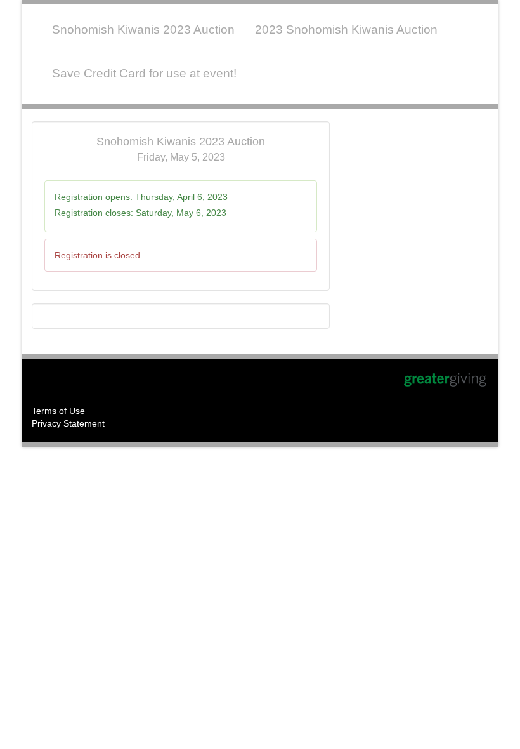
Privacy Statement (68, 423)
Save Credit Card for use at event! (144, 73)
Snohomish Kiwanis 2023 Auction (143, 29)
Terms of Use (58, 411)
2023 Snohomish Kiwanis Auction (346, 29)
